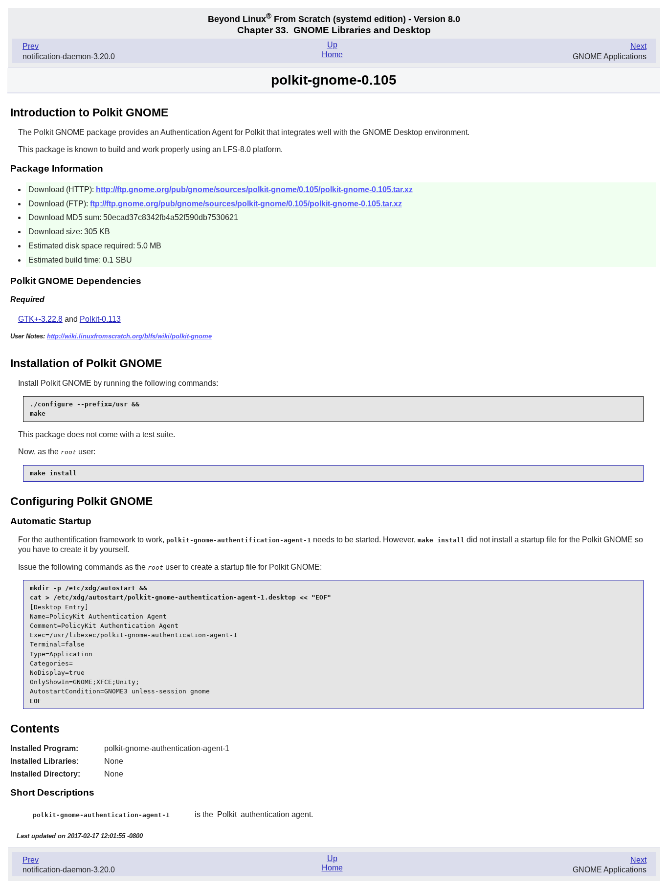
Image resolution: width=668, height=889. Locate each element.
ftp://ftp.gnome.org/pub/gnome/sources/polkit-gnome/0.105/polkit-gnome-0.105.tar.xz (246, 204)
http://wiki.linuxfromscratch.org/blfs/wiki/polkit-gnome (129, 336)
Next (638, 46)
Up (332, 45)
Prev (30, 46)
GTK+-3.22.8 (40, 319)
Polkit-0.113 (100, 319)
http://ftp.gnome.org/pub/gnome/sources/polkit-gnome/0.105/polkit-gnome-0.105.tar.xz (254, 189)
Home (332, 54)
